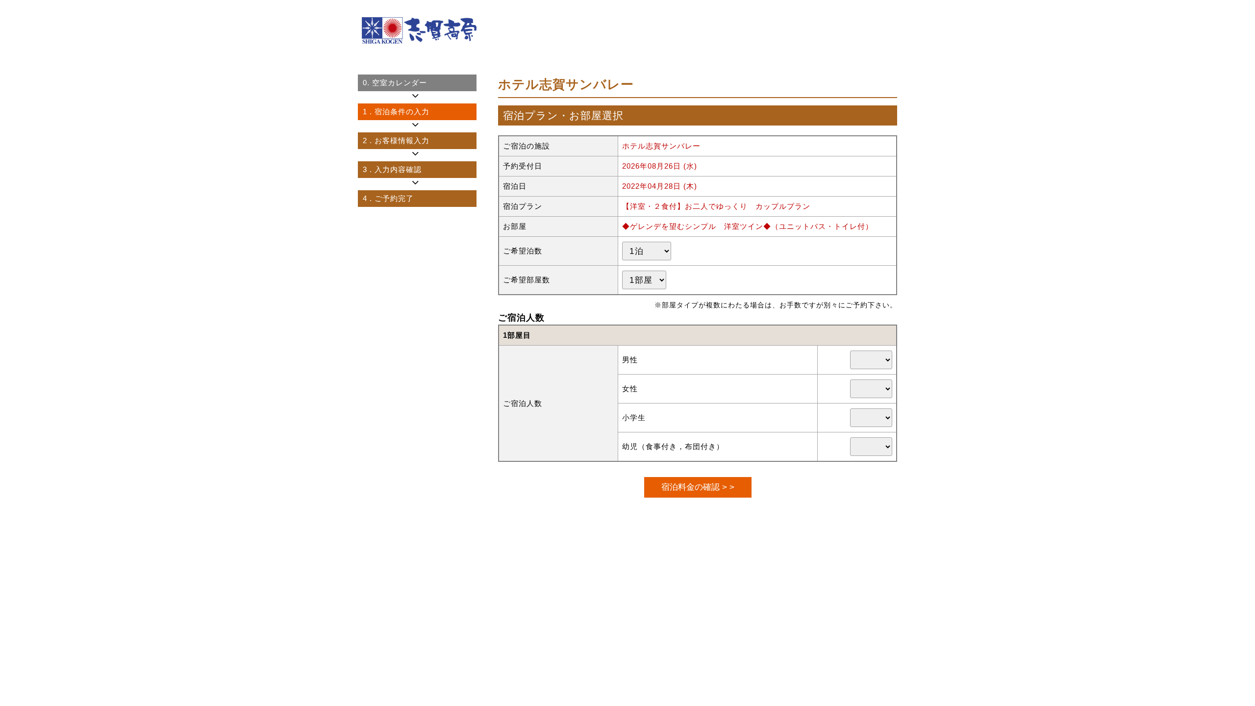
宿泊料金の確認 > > (697, 486)
